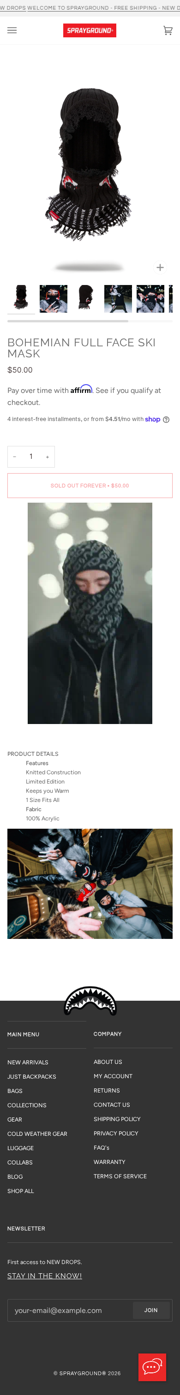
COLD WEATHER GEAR (37, 1133)
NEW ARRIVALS (27, 1062)
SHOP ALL (20, 1190)
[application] (152, 1367)
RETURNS (107, 1090)
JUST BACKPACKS (31, 1076)
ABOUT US (108, 1061)
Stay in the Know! (44, 1276)
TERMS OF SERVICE (120, 1176)
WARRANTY (110, 1161)
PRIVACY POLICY (116, 1133)
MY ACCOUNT (113, 1076)
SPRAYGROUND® (83, 1373)
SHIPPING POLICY (117, 1119)
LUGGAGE (20, 1148)
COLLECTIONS (27, 1105)
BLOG (15, 1176)
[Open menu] (21, 30)
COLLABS (20, 1162)
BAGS (15, 1090)
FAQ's (101, 1147)
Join (151, 1310)
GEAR (14, 1119)
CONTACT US (112, 1104)
